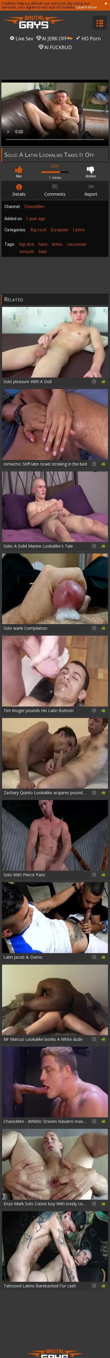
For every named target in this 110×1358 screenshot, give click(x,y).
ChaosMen (34, 206)
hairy (43, 244)
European (60, 229)
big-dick (26, 244)
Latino (79, 229)
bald (43, 251)
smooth (26, 251)
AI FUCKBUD (57, 47)
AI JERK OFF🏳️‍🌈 (57, 38)
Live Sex (23, 38)
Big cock (38, 229)
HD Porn (90, 38)
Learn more (87, 7)
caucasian (77, 244)
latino (57, 244)
